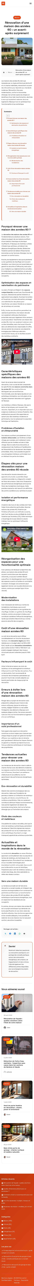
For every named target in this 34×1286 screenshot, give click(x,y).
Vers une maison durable (19, 211)
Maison (17, 17)
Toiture (7, 1224)
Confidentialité (6, 1280)
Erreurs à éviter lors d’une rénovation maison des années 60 (18, 180)
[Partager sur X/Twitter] (5, 933)
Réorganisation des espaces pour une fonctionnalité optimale (19, 157)
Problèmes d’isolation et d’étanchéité (19, 136)
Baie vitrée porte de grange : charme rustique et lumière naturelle (14, 1150)
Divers (7, 1228)
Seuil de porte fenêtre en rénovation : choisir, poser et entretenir (13, 1107)
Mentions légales (7, 1278)
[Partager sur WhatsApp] (19, 933)
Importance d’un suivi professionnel (18, 184)
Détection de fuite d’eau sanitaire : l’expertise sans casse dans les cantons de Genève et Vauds (14, 1064)
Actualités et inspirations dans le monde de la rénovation (17, 208)
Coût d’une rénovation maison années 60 (19, 169)
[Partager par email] (24, 933)
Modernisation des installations (17, 161)
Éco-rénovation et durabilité (20, 196)
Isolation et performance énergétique (19, 149)
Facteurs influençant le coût (20, 173)
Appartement (9, 1239)
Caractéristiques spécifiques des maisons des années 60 (17, 132)
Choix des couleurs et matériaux (18, 200)
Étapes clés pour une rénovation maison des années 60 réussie (17, 144)
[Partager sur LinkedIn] (15, 933)
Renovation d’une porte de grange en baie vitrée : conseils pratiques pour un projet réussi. (16, 1259)
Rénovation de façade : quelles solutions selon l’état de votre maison (13, 1021)
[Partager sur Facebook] (10, 933)
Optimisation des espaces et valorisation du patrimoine (20, 124)
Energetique (9, 1231)
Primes (7, 1235)
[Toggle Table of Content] (7, 115)
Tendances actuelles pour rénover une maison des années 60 (18, 192)
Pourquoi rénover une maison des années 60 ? (17, 119)
